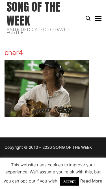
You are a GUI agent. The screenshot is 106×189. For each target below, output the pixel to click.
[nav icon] (98, 18)
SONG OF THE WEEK (33, 13)
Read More (91, 181)
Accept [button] (69, 181)
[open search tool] (88, 18)
